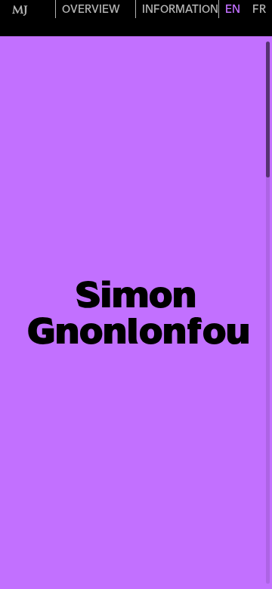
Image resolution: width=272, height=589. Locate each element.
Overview (91, 9)
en (232, 9)
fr (259, 9)
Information (180, 9)
